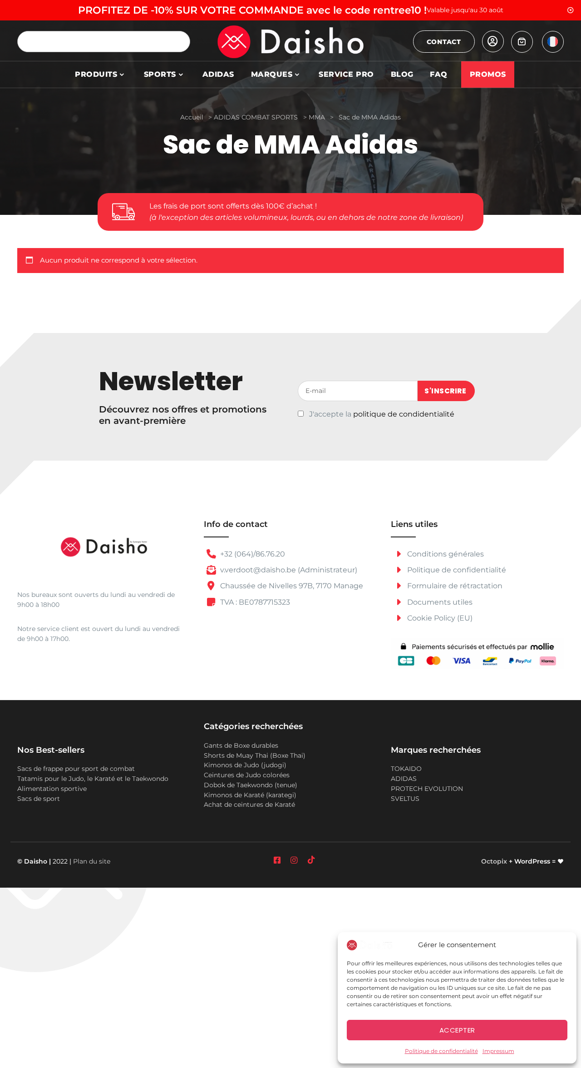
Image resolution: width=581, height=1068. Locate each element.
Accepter (457, 1030)
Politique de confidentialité (441, 1051)
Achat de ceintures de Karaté (249, 804)
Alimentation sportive (52, 788)
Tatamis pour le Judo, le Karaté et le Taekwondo (92, 778)
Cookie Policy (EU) (439, 618)
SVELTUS (405, 798)
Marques (272, 74)
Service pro (346, 74)
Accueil (191, 117)
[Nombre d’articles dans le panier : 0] (522, 42)
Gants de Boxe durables (241, 745)
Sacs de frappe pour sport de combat (76, 768)
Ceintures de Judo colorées (247, 775)
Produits (96, 74)
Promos (488, 74)
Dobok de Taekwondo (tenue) (250, 785)
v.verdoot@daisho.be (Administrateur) (287, 570)
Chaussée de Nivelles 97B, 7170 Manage (290, 585)
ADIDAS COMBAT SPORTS (256, 117)
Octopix (494, 861)
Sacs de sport (38, 798)
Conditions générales (444, 554)
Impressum (498, 1051)
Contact (444, 42)
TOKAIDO (406, 768)
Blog (402, 74)
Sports (160, 74)
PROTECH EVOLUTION (427, 788)
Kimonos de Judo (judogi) (245, 765)
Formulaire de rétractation (453, 585)
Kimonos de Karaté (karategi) (250, 795)
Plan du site (91, 861)
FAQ (439, 74)
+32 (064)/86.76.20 (251, 554)
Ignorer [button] (571, 10)
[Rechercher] (179, 42)
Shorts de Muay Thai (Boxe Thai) (254, 755)
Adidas (218, 74)
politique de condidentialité (403, 414)
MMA (317, 117)
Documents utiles (439, 602)
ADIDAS (404, 778)
